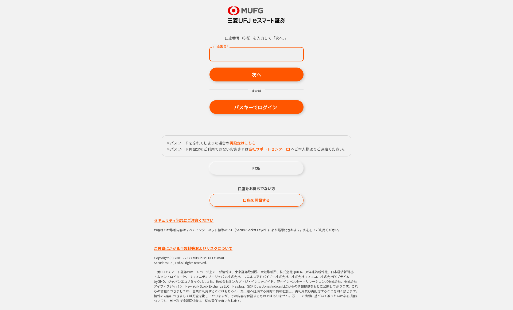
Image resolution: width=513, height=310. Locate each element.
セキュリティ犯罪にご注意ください (183, 220)
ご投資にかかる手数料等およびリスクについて (193, 248)
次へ (256, 74)
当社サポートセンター (267, 149)
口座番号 (220, 46)
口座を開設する (256, 200)
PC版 (256, 168)
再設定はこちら (243, 143)
